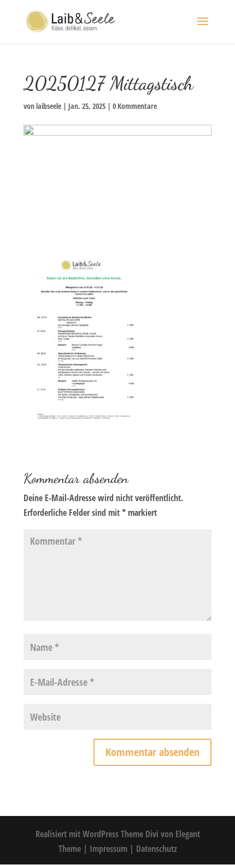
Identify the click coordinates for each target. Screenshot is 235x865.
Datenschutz (156, 849)
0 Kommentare (135, 106)
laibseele (48, 106)
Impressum (110, 849)
